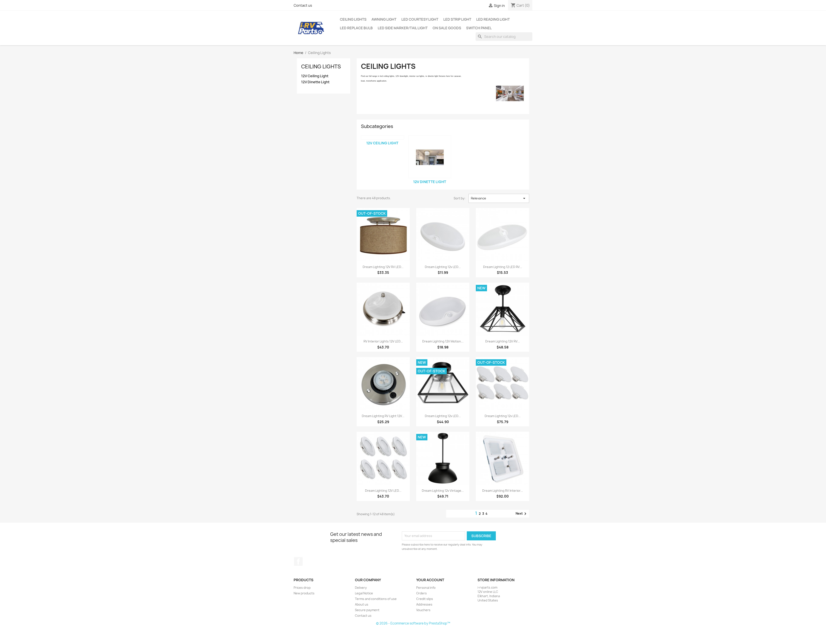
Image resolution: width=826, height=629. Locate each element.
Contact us (303, 5)
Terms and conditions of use (376, 599)
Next (522, 513)
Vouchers (423, 610)
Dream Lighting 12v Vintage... (443, 491)
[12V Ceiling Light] (382, 137)
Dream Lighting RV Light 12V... (383, 416)
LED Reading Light (493, 19)
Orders (421, 593)
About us (361, 604)
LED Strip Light (457, 19)
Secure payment (367, 610)
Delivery (361, 588)
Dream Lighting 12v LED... (443, 267)
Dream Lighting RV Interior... (502, 491)
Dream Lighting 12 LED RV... (502, 267)
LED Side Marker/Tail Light (403, 28)
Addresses (424, 604)
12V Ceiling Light (314, 76)
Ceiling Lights (353, 19)
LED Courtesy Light (419, 19)
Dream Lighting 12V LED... (383, 491)
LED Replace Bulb (356, 28)
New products (304, 593)
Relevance (499, 198)
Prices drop (302, 588)
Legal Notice (364, 593)
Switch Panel (479, 28)
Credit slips (424, 599)
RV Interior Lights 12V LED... (383, 341)
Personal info (426, 588)
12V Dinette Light (315, 82)
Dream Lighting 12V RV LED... (383, 267)
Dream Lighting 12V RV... (502, 341)
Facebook (298, 561)
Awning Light (383, 19)
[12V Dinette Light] (429, 156)
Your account (430, 580)
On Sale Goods (447, 28)
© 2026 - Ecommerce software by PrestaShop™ (413, 623)
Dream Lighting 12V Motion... (443, 341)
